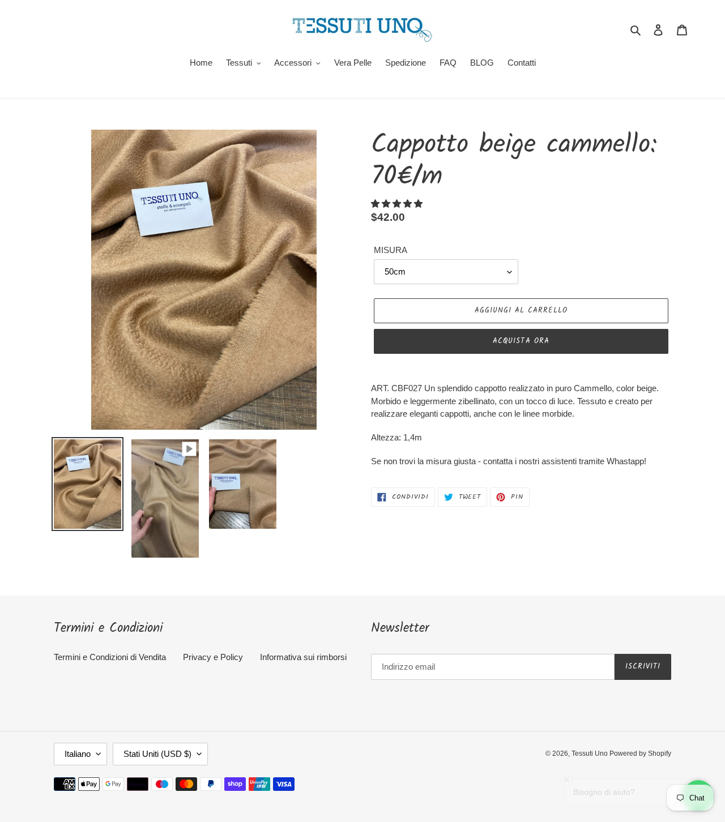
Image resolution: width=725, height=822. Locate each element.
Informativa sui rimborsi (303, 657)
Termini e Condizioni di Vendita (110, 657)
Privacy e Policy (213, 657)
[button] (398, 203)
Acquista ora (521, 341)
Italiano (78, 754)
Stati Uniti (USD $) (157, 754)
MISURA (390, 250)
